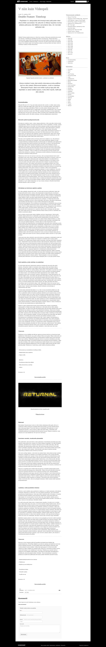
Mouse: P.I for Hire (72, 17)
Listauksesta (70, 61)
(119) (70, 41)
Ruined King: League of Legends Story (76, 21)
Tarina (69, 102)
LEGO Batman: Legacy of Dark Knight (76, 20)
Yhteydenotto (63, 645)
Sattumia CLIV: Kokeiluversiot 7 (75, 23)
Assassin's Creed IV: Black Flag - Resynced (78, 18)
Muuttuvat (70, 83)
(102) (70, 43)
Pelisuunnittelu (71, 93)
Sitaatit (69, 99)
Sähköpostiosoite (26, 615)
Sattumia (27, 592)
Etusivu (31, 1)
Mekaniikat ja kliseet (72, 80)
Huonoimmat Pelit (72, 75)
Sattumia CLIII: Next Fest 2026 (75, 29)
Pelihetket (70, 91)
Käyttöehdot (58, 645)
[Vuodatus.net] (22, 645)
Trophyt (69, 104)
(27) (70, 54)
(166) (70, 47)
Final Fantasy (71, 74)
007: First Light (71, 25)
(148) (70, 46)
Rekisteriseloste (52, 645)
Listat (69, 77)
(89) (70, 40)
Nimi (21, 610)
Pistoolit (69, 94)
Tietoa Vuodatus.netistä (45, 645)
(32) (70, 38)
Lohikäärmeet (71, 78)
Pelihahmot (70, 89)
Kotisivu (30, 619)
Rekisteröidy (48, 1)
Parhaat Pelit (71, 86)
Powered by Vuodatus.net (83, 645)
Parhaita (70, 88)
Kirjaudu (72, 1)
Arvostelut (70, 69)
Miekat (69, 81)
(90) (70, 49)
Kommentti (22, 623)
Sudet (69, 100)
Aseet (69, 70)
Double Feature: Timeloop (32, 17)
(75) (70, 51)
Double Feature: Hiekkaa (73, 31)
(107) (70, 52)
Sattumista (70, 63)
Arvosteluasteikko (72, 59)
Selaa (43, 1)
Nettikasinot (35, 1)
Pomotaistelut (71, 96)
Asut (69, 72)
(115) (70, 44)
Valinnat (69, 105)
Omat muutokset (71, 85)
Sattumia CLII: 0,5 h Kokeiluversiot (76, 32)
